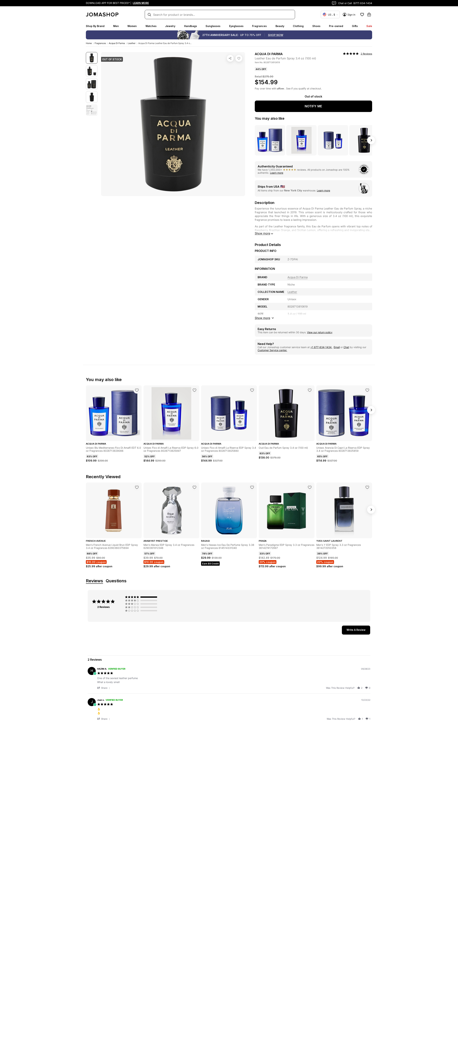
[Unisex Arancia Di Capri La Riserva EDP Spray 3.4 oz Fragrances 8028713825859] (367, 390)
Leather (131, 43)
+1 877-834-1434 (321, 347)
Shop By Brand (95, 26)
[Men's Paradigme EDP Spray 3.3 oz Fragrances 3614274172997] (309, 487)
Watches (151, 26)
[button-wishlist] (362, 14)
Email (337, 347)
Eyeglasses (236, 26)
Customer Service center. (272, 350)
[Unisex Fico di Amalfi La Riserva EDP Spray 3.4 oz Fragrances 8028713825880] (252, 390)
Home (89, 43)
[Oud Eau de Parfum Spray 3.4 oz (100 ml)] (309, 390)
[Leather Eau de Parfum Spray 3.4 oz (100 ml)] (238, 58)
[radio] (142, 597)
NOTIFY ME (313, 106)
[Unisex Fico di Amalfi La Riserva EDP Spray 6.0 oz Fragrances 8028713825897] (194, 390)
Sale (369, 26)
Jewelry (170, 26)
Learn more (276, 172)
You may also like (269, 118)
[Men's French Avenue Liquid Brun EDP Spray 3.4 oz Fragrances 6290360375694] (136, 487)
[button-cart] (369, 14)
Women (132, 26)
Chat (346, 347)
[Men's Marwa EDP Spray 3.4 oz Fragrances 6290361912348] (194, 487)
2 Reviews (366, 53)
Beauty (280, 26)
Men (116, 26)
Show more (262, 233)
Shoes (316, 26)
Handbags (190, 26)
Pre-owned (336, 26)
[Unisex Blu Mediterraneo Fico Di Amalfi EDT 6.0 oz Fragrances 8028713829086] (136, 390)
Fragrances (259, 26)
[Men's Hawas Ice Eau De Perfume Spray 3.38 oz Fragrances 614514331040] (252, 487)
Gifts (355, 26)
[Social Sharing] (230, 58)
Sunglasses (213, 26)
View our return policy (319, 332)
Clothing (298, 26)
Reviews (94, 581)
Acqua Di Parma (117, 43)
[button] (104, 687)
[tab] (356, 630)
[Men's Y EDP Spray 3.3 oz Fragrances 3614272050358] (367, 487)
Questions (116, 581)
